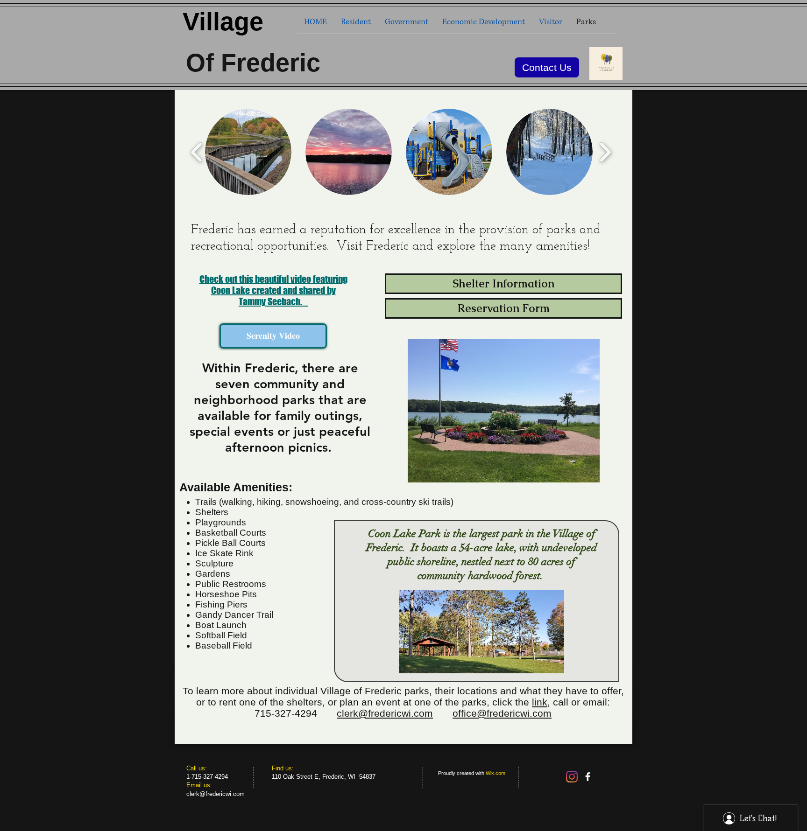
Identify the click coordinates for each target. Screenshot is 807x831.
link (539, 702)
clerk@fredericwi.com (385, 713)
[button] (248, 152)
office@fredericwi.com (502, 713)
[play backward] (196, 152)
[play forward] (605, 152)
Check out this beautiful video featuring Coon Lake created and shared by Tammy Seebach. (273, 290)
